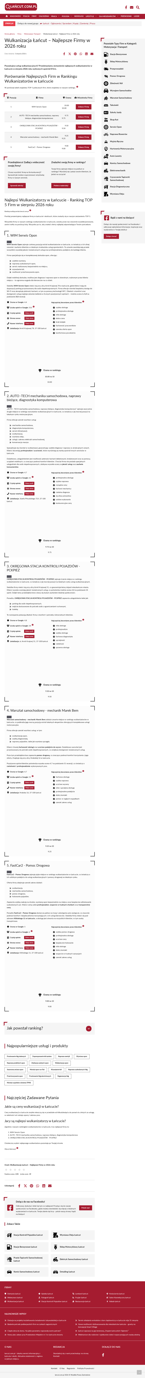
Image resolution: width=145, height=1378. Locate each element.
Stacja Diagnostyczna (119, 187)
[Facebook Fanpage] (125, 7)
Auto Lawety (116, 156)
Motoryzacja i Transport (32, 34)
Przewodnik (126, 16)
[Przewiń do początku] (139, 1372)
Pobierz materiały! (61, 186)
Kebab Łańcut (114, 1301)
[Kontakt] (131, 7)
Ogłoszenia (44, 16)
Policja (26, 16)
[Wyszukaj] (137, 7)
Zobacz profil (29, 313)
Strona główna (10, 34)
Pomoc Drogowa (117, 76)
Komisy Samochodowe (120, 163)
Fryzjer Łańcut (81, 1298)
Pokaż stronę (29, 318)
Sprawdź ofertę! (16, 186)
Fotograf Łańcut (47, 1298)
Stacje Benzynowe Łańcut (25, 1247)
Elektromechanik (117, 171)
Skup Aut (114, 120)
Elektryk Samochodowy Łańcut (74, 1259)
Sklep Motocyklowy (119, 62)
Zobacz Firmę (83, 107)
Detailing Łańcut (67, 1272)
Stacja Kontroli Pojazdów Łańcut (28, 1235)
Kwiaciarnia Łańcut (116, 1294)
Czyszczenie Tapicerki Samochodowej (120, 178)
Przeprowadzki (116, 69)
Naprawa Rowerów (118, 134)
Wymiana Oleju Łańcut (70, 1235)
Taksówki (114, 105)
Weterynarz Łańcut (15, 1298)
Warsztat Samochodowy (121, 98)
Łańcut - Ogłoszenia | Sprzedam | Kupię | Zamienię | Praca (69, 24)
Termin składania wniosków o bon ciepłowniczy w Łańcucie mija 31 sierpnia (108, 1320)
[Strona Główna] (7, 16)
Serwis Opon (116, 127)
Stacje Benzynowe (118, 54)
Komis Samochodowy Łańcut (27, 1272)
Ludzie (136, 16)
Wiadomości (15, 16)
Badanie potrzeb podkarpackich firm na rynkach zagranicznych (32, 1324)
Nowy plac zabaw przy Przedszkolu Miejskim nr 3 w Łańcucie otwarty (35, 1335)
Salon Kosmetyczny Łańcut (120, 1298)
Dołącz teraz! (111, 236)
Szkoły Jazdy (116, 112)
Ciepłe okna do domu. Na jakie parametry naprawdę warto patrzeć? (34, 1331)
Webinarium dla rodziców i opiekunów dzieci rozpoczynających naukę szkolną (109, 1335)
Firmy (34, 16)
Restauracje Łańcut (82, 1301)
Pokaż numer (29, 323)
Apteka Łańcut (47, 1294)
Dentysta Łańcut (14, 1294)
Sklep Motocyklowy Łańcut (72, 1247)
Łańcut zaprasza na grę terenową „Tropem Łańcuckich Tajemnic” (103, 1331)
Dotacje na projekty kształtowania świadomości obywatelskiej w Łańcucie (36, 1320)
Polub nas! (85, 1208)
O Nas (62, 1368)
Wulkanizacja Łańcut (15, 1301)
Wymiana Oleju (117, 194)
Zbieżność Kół (116, 83)
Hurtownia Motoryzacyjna (122, 149)
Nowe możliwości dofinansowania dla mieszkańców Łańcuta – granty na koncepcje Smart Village (106, 1325)
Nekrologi (78, 16)
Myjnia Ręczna (116, 142)
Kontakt (56, 1356)
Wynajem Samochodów (120, 91)
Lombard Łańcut (81, 1294)
